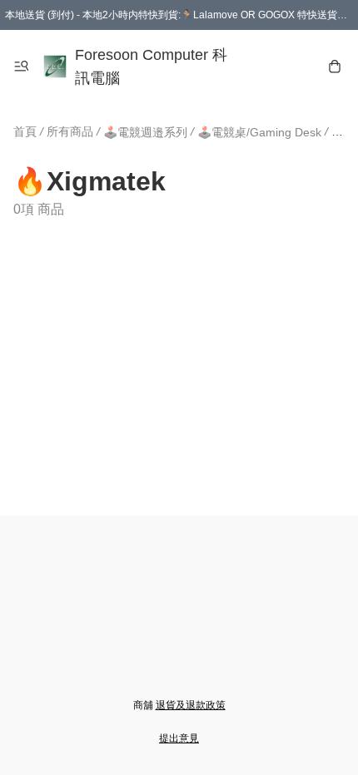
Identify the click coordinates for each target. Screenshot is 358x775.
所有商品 (70, 131)
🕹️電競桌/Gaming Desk (259, 132)
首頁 (25, 131)
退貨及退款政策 (191, 705)
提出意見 (179, 738)
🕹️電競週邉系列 (145, 132)
